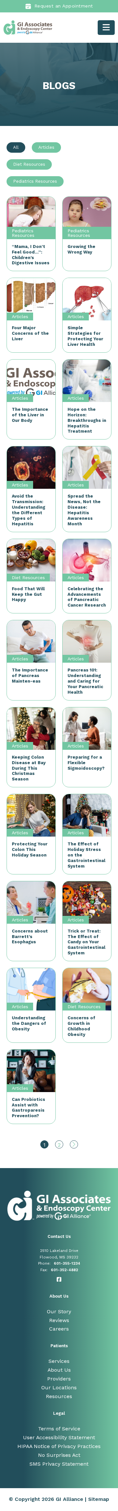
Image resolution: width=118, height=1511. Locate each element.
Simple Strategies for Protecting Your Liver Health (85, 336)
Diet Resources (28, 577)
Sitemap (98, 1499)
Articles (20, 316)
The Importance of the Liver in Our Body (30, 415)
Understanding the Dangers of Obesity (29, 1023)
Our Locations (59, 1387)
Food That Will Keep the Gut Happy (28, 594)
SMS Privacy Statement (59, 1464)
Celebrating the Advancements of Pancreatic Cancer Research (87, 597)
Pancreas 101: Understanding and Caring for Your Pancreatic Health (85, 681)
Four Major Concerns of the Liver (30, 333)
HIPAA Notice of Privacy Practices (59, 1446)
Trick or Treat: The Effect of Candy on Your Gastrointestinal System (86, 942)
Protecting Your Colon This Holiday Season (30, 849)
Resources (59, 1396)
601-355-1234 (67, 1263)
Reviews (59, 1320)
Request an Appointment (63, 5)
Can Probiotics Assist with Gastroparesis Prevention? (28, 1107)
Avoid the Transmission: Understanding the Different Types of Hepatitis (28, 510)
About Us (59, 1370)
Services (59, 1361)
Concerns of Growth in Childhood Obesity (81, 1026)
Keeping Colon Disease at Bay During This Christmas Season (29, 768)
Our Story (59, 1311)
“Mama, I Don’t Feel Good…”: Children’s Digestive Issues (30, 255)
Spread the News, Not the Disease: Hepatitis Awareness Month (84, 510)
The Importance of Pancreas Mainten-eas (30, 676)
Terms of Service (59, 1429)
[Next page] (74, 1144)
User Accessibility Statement (59, 1437)
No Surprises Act (59, 1455)
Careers (59, 1329)
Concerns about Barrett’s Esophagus (30, 937)
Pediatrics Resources (23, 233)
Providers (59, 1379)
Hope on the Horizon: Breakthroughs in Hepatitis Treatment (87, 420)
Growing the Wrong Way (81, 249)
